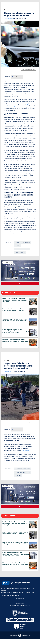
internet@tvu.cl (20, 598)
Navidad (18, 475)
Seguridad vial (20, 252)
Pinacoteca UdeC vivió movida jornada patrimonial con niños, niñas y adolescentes (15, 340)
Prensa (6, 10)
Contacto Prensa (20, 603)
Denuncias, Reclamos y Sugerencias (20, 605)
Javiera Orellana (8, 18)
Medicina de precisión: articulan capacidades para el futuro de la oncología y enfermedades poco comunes (15, 331)
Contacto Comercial (20, 601)
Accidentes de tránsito (23, 242)
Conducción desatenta (22, 472)
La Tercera (26, 450)
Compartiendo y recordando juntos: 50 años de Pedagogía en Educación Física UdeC (15, 319)
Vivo (20, 283)
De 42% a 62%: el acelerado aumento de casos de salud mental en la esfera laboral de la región (15, 300)
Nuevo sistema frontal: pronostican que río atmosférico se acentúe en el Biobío (15, 309)
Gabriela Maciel (8, 371)
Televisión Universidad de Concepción (20, 583)
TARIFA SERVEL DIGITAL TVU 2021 (10, 595)
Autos (17, 245)
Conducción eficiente (22, 249)
